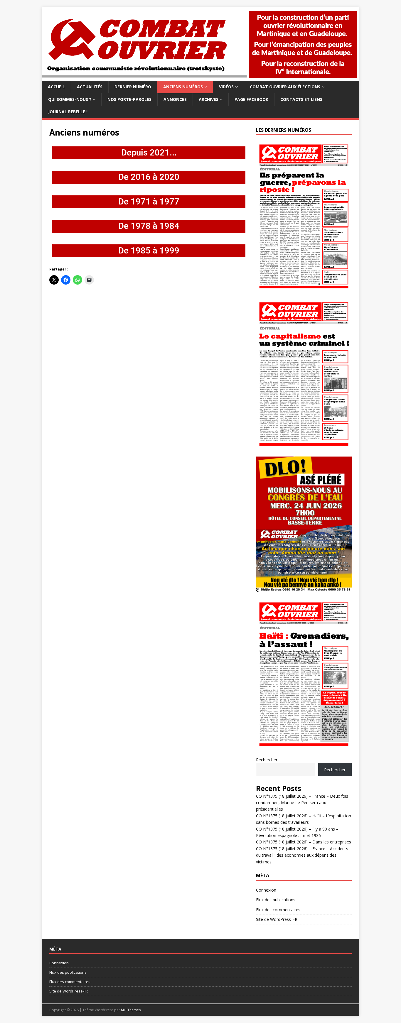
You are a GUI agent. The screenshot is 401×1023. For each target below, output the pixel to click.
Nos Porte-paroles (129, 99)
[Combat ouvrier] (200, 77)
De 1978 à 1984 (148, 226)
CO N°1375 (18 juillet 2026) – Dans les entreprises (303, 842)
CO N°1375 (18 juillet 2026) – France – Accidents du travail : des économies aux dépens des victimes (302, 855)
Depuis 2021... (149, 153)
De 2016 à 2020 (148, 177)
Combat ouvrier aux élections (285, 86)
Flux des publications (275, 899)
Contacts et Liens (301, 99)
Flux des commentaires (278, 909)
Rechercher (266, 759)
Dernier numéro (132, 86)
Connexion (266, 890)
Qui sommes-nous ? (69, 99)
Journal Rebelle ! (67, 111)
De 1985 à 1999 (148, 251)
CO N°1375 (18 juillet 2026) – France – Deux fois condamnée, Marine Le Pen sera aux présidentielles (302, 802)
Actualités (89, 86)
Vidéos (226, 86)
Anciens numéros (183, 86)
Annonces (175, 99)
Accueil (56, 86)
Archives (208, 99)
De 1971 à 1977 (148, 202)
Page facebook (251, 99)
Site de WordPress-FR (276, 919)
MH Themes (131, 1009)
